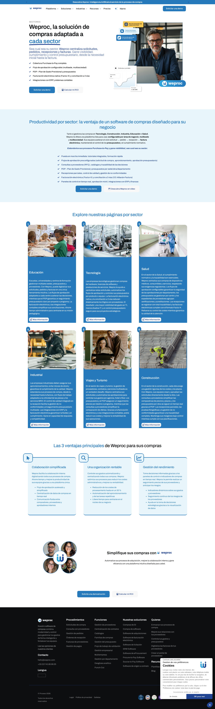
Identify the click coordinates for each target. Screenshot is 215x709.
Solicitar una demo (174, 8)
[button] (26, 2)
